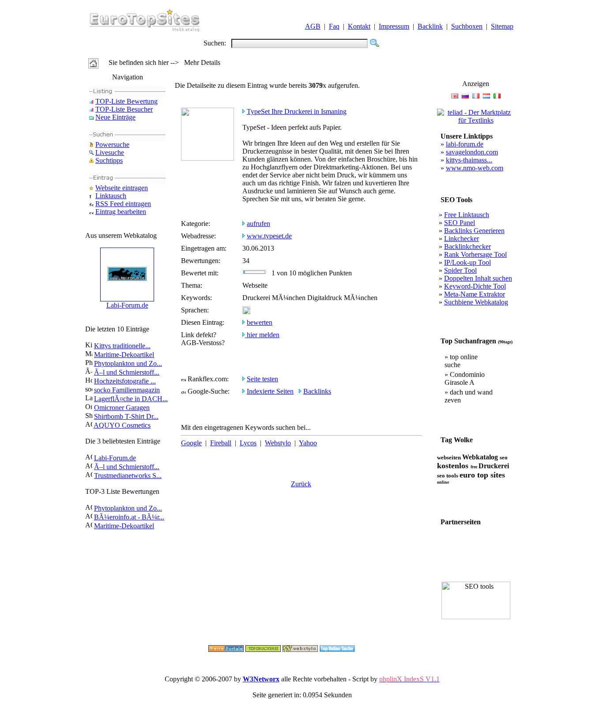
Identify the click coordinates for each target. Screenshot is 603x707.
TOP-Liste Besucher (124, 109)
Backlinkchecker (467, 246)
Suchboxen (466, 26)
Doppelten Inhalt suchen (478, 278)
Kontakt (359, 26)
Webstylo (278, 443)
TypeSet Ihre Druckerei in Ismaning (297, 111)
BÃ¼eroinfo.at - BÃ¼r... (129, 517)
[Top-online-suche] (337, 649)
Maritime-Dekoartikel (124, 354)
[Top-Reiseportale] (226, 649)
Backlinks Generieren (474, 230)
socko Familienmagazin (127, 390)
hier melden (262, 334)
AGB (312, 26)
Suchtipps (109, 160)
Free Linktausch (466, 214)
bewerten (259, 322)
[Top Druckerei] (263, 649)
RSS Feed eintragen (123, 203)
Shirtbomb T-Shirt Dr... (126, 416)
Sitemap (502, 26)
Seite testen (262, 379)
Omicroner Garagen (122, 407)
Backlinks (317, 391)
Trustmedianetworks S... (128, 475)
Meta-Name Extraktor (474, 294)
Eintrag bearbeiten (120, 211)
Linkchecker (461, 238)
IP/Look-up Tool (467, 262)
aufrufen (258, 223)
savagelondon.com (472, 152)
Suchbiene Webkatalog (476, 302)
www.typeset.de (269, 236)
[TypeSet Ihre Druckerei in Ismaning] (207, 158)
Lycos (248, 443)
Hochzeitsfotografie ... (125, 381)
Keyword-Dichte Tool (475, 286)
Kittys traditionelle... (122, 346)
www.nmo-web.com (474, 168)
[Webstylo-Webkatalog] (300, 649)
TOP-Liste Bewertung (126, 101)
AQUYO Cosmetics (122, 425)
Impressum (394, 26)
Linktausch (110, 195)
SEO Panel (459, 222)
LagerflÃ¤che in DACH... (131, 398)
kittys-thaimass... (469, 160)
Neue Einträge (115, 117)
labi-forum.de (464, 144)
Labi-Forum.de (127, 305)
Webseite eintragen (121, 188)
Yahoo (308, 443)
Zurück (301, 484)
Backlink (430, 26)
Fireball (220, 443)
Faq (334, 26)
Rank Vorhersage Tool (475, 254)
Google (191, 443)
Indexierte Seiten (270, 391)
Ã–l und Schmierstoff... (126, 372)
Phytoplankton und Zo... (128, 363)
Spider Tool (460, 270)
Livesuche (109, 152)
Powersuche (112, 144)
